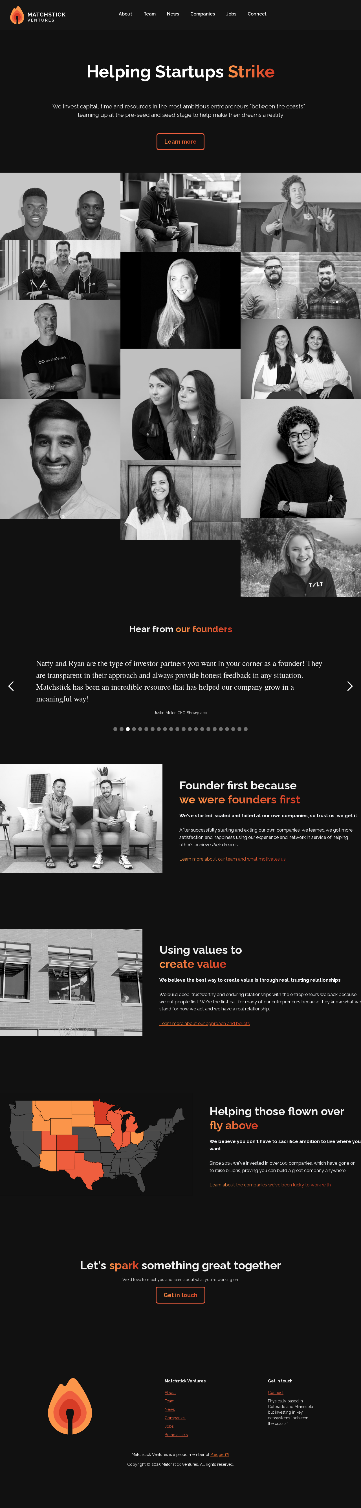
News (173, 14)
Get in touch (180, 1295)
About (125, 14)
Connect (257, 14)
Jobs (231, 14)
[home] (41, 12)
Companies (202, 14)
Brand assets (176, 1435)
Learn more (180, 141)
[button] (11, 686)
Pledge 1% (219, 1454)
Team (150, 14)
